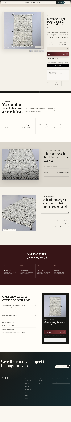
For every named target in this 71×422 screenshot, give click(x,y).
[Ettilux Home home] (6, 2)
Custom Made (27, 2)
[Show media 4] (37, 51)
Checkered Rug (27, 393)
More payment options (58, 67)
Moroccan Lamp (27, 390)
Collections (33, 2)
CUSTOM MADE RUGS (28, 380)
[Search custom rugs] (66, 2)
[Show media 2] (32, 51)
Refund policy (41, 381)
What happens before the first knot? (9, 318)
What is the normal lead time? (8, 322)
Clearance (26, 398)
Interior (7, 50)
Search (40, 378)
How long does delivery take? (8, 325)
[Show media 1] (30, 51)
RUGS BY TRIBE (27, 381)
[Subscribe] (69, 382)
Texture (11, 50)
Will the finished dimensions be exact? (9, 336)
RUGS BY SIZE (27, 386)
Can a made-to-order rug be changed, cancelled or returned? (13, 332)
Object (4, 50)
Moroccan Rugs (27, 378)
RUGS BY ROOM (27, 387)
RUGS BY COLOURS (28, 384)
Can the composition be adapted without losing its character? (14, 305)
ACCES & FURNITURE (28, 389)
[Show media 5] (40, 51)
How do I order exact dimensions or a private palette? (12, 312)
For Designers (39, 2)
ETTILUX (5, 378)
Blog (25, 392)
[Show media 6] (42, 51)
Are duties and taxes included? (8, 329)
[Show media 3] (35, 51)
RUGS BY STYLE (27, 383)
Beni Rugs (26, 395)
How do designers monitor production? (9, 315)
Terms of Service (41, 380)
